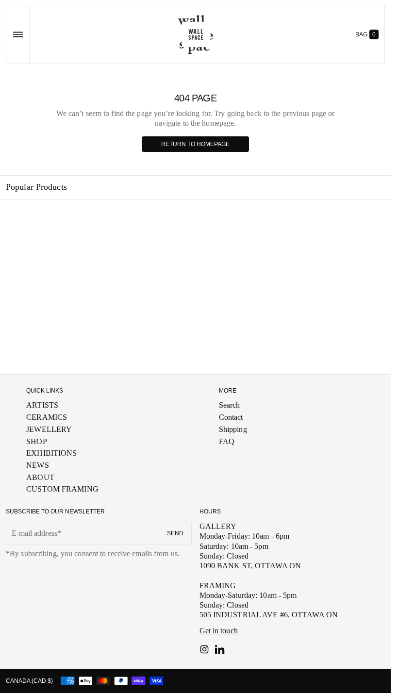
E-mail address (34, 533)
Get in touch (218, 631)
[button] (17, 34)
